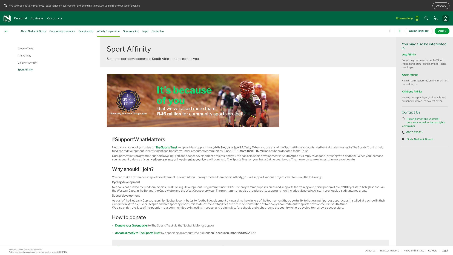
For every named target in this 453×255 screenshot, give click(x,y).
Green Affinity (410, 74)
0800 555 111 (414, 132)
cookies (22, 5)
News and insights (413, 250)
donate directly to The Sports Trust (137, 233)
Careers (432, 250)
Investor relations (389, 250)
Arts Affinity (409, 54)
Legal (444, 250)
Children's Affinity (412, 91)
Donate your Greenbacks (131, 225)
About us (370, 250)
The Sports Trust (166, 147)
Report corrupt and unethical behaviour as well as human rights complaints (423, 122)
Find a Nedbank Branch (420, 139)
